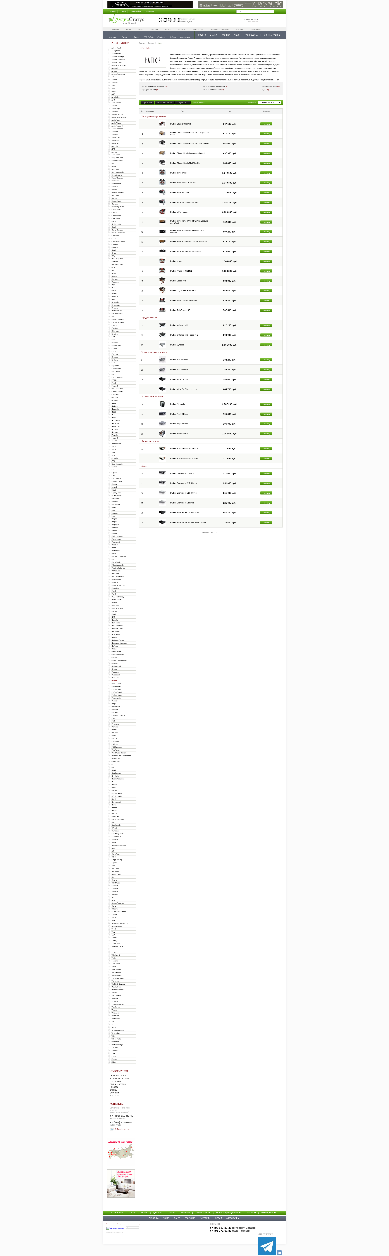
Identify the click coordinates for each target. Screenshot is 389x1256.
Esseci (114, 348)
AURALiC (115, 143)
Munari (114, 603)
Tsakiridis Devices (118, 984)
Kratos (176, 261)
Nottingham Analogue (119, 643)
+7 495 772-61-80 (170, 21)
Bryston (114, 198)
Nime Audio (116, 634)
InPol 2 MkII (178, 173)
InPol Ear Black (179, 379)
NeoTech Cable (117, 629)
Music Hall (115, 605)
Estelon (114, 351)
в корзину (266, 124)
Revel (114, 799)
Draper (114, 293)
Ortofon (114, 669)
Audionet (115, 134)
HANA (114, 403)
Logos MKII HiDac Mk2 (183, 291)
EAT (113, 316)
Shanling (115, 839)
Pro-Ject (115, 733)
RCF (113, 782)
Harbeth (114, 406)
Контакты (239, 29)
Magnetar (115, 527)
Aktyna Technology (119, 74)
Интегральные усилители (155, 86)
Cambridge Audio (118, 207)
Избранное (150, 11)
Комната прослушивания (220, 29)
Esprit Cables (116, 345)
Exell (113, 363)
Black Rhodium (117, 178)
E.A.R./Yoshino (117, 314)
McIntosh (115, 545)
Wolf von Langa (117, 1045)
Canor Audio (116, 210)
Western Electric (118, 1030)
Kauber (114, 467)
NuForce (115, 646)
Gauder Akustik (117, 392)
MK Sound (115, 574)
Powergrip (115, 724)
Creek (114, 250)
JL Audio (115, 458)
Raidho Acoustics (118, 779)
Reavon (114, 785)
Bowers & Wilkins (118, 192)
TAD (113, 935)
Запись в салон (197, 29)
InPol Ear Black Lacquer (183, 389)
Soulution (115, 889)
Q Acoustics (116, 761)
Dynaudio (115, 302)
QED (113, 764)
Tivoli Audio (116, 964)
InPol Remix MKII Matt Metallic (186, 251)
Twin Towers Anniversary (183, 300)
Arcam (114, 88)
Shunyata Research (119, 845)
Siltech (114, 857)
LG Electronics (117, 496)
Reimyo (114, 790)
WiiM (113, 1036)
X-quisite (115, 1047)
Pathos (114, 681)
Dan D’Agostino (117, 259)
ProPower (115, 741)
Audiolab (115, 132)
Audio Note (116, 120)
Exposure (115, 366)
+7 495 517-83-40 (170, 18)
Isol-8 (114, 447)
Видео (177, 1218)
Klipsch (114, 473)
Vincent (114, 1010)
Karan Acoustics (118, 464)
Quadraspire (116, 773)
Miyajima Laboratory (119, 568)
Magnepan (115, 525)
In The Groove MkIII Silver (184, 458)
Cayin (114, 221)
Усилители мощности (213, 90)
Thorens (115, 961)
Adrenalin (177, 404)
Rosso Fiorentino (118, 819)
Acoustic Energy (118, 56)
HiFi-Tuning (116, 426)
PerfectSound (117, 692)
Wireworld (115, 1042)
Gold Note (115, 395)
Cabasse (115, 204)
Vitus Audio (116, 1013)
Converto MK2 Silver (182, 503)
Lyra (113, 516)
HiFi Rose (115, 423)
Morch (114, 591)
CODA (114, 238)
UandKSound (116, 987)
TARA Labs (116, 943)
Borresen (115, 186)
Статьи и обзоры (118, 1084)
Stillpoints (115, 909)
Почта (124, 11)
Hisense (115, 432)
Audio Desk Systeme (119, 117)
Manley (114, 530)
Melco (114, 548)
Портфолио (115, 1081)
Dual (113, 299)
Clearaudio (115, 236)
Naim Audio (116, 623)
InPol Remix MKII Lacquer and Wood (188, 242)
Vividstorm (115, 1016)
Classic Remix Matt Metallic (185, 163)
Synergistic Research (119, 923)
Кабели (218, 1218)
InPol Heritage (179, 192)
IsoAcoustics (116, 444)
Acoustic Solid (117, 62)
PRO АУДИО (190, 1218)
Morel (114, 594)
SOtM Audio (116, 883)
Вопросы (181, 29)
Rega (113, 787)
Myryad (114, 611)
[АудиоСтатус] (125, 19)
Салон (128, 29)
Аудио (166, 1218)
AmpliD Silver (179, 424)
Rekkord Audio (117, 793)
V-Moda (114, 993)
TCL (113, 949)
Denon (114, 273)
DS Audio (115, 296)
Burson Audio (116, 201)
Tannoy (114, 941)
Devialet (114, 279)
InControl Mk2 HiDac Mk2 (184, 335)
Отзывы (113, 1090)
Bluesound (115, 181)
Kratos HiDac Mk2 (181, 271)
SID (113, 851)
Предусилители (150, 90)
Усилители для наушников (215, 86)
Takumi (114, 938)
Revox (114, 805)
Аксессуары (232, 1218)
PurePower (116, 750)
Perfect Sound (117, 689)
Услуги (140, 29)
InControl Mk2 (179, 325)
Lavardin (115, 487)
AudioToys (115, 140)
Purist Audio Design (119, 753)
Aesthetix (115, 68)
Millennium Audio (118, 565)
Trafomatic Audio (118, 978)
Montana (115, 582)
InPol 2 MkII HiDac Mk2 (183, 183)
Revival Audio (116, 802)
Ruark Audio (116, 825)
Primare (114, 730)
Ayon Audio (116, 155)
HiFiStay (115, 429)
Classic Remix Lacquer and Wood (187, 153)
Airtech (114, 71)
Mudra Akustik (117, 600)
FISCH (114, 380)
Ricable (114, 808)
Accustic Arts (116, 54)
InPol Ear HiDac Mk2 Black (184, 513)
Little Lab (115, 501)
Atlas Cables (116, 103)
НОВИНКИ (225, 35)
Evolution (115, 360)
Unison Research (118, 990)
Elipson (114, 325)
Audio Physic (116, 123)
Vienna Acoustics (118, 1004)
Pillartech (115, 709)
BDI (113, 163)
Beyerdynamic (117, 175)
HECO (114, 412)
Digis (113, 285)
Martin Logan (116, 539)
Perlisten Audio (117, 695)
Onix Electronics (118, 655)
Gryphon (115, 400)
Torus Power (116, 972)
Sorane (114, 880)
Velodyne (115, 998)
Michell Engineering (119, 556)
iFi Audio (115, 435)
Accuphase (116, 51)
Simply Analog (117, 860)
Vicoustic (115, 1001)
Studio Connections (119, 912)
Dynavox (115, 308)
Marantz (115, 533)
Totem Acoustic (117, 975)
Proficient (115, 738)
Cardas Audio (116, 215)
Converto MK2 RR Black (183, 483)
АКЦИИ (237, 35)
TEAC (114, 952)
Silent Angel (116, 854)
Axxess (114, 152)
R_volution (115, 776)
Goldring (115, 397)
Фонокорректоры (271, 86)
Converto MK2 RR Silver (183, 493)
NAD (113, 617)
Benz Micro (116, 169)
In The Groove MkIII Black (184, 449)
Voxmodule (116, 1019)
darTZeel (115, 262)
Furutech (115, 386)
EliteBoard (115, 328)
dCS (113, 267)
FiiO (113, 374)
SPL (113, 897)
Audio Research (117, 126)
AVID (113, 149)
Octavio (114, 649)
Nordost (114, 637)
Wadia (114, 1027)
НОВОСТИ (201, 35)
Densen (114, 276)
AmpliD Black (179, 414)
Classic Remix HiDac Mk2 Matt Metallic (189, 143)
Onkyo (114, 657)
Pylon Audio (116, 759)
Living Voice (116, 504)
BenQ (114, 166)
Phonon (114, 701)
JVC (113, 461)
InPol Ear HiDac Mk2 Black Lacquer (188, 522)
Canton (114, 212)
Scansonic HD (117, 837)
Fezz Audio (116, 371)
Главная (113, 11)
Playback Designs (118, 715)
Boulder (114, 189)
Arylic (114, 91)
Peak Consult (116, 683)
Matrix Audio (116, 542)
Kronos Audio (116, 478)
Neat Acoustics (117, 626)
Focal (114, 383)
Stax (113, 900)
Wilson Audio (116, 1039)
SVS (113, 920)
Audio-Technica (117, 129)
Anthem (114, 80)
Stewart (114, 906)
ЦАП (265, 90)
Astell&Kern (116, 97)
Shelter (114, 842)
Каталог (151, 43)
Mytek (114, 614)
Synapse (177, 345)
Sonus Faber (116, 874)
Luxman (114, 513)
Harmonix (115, 409)
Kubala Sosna (117, 481)
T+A (113, 932)
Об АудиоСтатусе (118, 1075)
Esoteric (115, 342)
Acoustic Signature (118, 59)
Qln (113, 767)
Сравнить (183, 103)
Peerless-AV (116, 686)
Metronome (116, 551)
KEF (113, 470)
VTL (113, 1024)
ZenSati (114, 1059)
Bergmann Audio (118, 172)
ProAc (114, 735)
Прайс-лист (147, 103)
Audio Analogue (117, 114)
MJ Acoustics (116, 571)
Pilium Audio (116, 707)
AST (113, 94)
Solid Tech (115, 868)
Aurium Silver (179, 370)
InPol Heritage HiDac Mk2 (184, 202)
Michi (113, 559)
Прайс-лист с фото (164, 103)
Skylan (114, 863)
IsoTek (114, 449)
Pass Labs (115, 678)
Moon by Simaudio (118, 585)
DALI (113, 256)
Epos (113, 340)
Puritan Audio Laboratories (121, 756)
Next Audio (115, 631)
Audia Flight (116, 108)
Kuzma (114, 484)
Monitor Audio (116, 579)
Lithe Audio (115, 499)
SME (113, 865)
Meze (114, 553)
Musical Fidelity (117, 608)
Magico (114, 519)
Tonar (114, 967)
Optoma (114, 663)
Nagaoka (115, 620)
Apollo (114, 85)
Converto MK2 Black (182, 473)
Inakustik (115, 438)
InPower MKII (179, 434)
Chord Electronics (118, 233)
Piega (114, 704)
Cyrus (114, 253)
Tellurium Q (116, 955)
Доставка (154, 29)
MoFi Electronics (118, 577)
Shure (114, 848)
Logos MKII (178, 281)
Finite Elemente (117, 377)
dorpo (114, 290)
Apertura (115, 82)
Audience (115, 111)
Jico (113, 455)
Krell (113, 475)
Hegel (114, 418)
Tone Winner (116, 969)
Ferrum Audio (116, 369)
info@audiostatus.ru (122, 1129)
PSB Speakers (117, 747)
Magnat (114, 522)
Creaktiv (115, 247)
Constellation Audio (118, 241)
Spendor (115, 894)
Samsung (115, 831)
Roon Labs (116, 816)
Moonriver (115, 588)
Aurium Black (179, 360)
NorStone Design (118, 640)
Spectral (115, 891)
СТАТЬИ (213, 35)
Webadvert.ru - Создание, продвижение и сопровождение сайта (129, 1224)
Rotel (113, 822)
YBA (113, 1053)
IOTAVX (114, 441)
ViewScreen (116, 1007)
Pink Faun (115, 712)
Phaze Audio (116, 698)
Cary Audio (116, 218)
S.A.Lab (114, 828)
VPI (113, 1021)
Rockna (114, 811)
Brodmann (115, 195)
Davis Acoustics (117, 264)
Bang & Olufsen (117, 158)
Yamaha (114, 1050)
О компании (114, 29)
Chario (114, 227)
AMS (113, 77)
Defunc (114, 270)
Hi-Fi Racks (116, 421)
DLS (113, 288)
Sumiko (114, 917)
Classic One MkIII (180, 124)
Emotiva (114, 334)
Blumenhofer (116, 184)
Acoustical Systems (119, 65)
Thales (114, 958)
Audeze (114, 106)
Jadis (113, 452)
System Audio (117, 926)
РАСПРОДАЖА (251, 35)
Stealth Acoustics (118, 903)
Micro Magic (116, 562)
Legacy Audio (116, 493)
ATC (113, 100)
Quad (114, 770)
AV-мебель (205, 1218)
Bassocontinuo (117, 160)
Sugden (114, 915)
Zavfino (114, 1056)
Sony (113, 877)
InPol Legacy (179, 212)
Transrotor (115, 981)
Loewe (114, 507)
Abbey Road (116, 48)
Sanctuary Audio (118, 834)
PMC (113, 721)
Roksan (114, 813)
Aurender (115, 146)
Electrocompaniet (118, 322)
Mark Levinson (117, 536)
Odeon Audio (116, 652)
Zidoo (114, 1062)
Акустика (153, 1218)
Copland (115, 244)
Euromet (115, 354)
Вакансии (114, 1093)
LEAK (114, 490)
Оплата (167, 29)
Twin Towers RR (180, 310)
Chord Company (118, 230)
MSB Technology (118, 597)
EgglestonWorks (118, 319)
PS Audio (115, 744)
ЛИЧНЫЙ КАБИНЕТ (272, 35)
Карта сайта (136, 11)
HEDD (114, 415)
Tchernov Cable (117, 946)
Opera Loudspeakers (119, 660)
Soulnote (115, 886)
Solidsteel (115, 871)
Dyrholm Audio (117, 311)
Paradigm (115, 672)
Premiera (115, 727)
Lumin (114, 510)
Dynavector (116, 305)
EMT (113, 337)
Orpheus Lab (116, 666)
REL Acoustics (117, 796)
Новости (114, 1087)
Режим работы (255, 29)
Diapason (115, 282)
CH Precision (116, 224)
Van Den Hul (116, 995)
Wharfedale (116, 1033)
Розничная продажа (119, 1078)
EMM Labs (115, 331)
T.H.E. (114, 929)
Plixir (113, 718)
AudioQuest (116, 137)
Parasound (116, 675)
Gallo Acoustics (117, 389)
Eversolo (115, 357)
